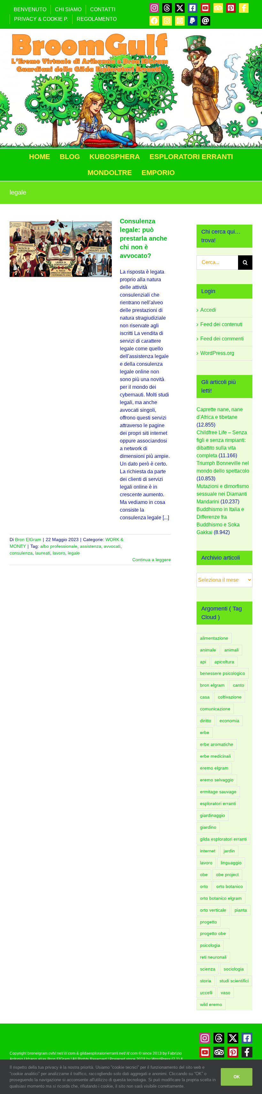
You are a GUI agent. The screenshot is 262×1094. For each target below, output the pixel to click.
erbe (204, 732)
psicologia (210, 945)
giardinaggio (212, 815)
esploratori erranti (218, 803)
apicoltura (224, 661)
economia (229, 720)
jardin (229, 850)
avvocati (112, 546)
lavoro (59, 552)
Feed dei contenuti (221, 324)
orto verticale (213, 910)
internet (207, 850)
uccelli (206, 992)
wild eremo (211, 1004)
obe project (227, 874)
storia (205, 980)
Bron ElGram (28, 539)
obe (204, 874)
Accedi (208, 310)
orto (204, 886)
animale (208, 649)
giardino (208, 827)
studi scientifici (234, 980)
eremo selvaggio (217, 779)
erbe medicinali (215, 756)
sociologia (234, 968)
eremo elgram (214, 768)
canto (238, 685)
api (203, 661)
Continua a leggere (151, 559)
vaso (225, 992)
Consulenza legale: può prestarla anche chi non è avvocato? (143, 238)
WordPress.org (217, 353)
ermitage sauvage (218, 791)
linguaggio (231, 862)
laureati (42, 552)
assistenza (90, 546)
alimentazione (214, 638)
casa (205, 696)
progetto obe (213, 933)
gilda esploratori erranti (223, 839)
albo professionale (58, 546)
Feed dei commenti (222, 338)
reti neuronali (213, 957)
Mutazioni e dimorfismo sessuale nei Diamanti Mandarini (222, 493)
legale (74, 552)
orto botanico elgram (221, 898)
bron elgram (212, 685)
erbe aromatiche (216, 744)
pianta (241, 910)
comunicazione (215, 708)
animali (231, 649)
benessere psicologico (222, 673)
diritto (205, 720)
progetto (208, 921)
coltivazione (230, 696)
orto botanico (229, 886)
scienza (207, 968)
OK (237, 1076)
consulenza (21, 552)
